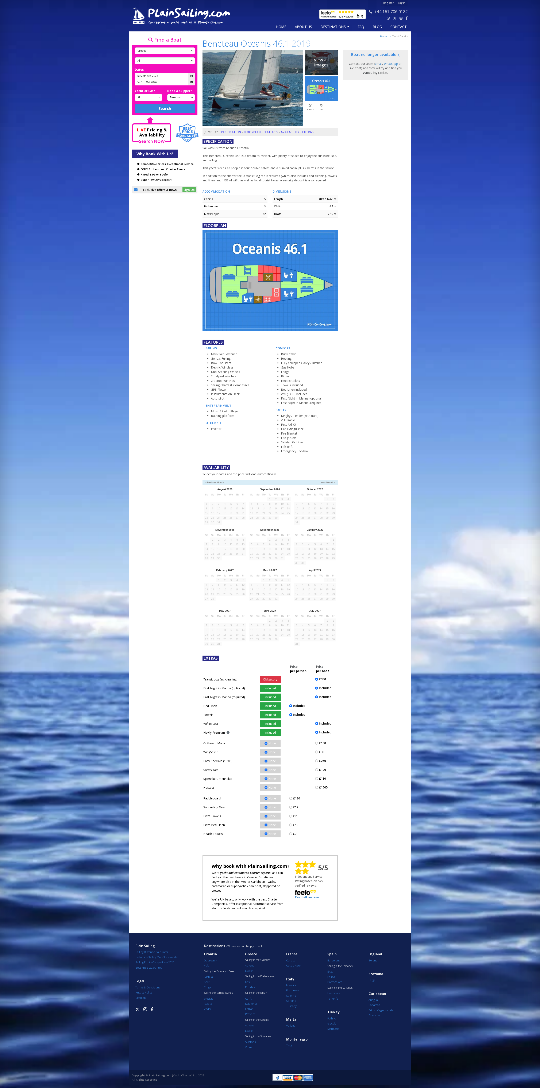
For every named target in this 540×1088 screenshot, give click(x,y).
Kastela (208, 977)
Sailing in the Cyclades (257, 959)
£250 (322, 761)
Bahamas (374, 1005)
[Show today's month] (266, 482)
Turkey (333, 1012)
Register (388, 3)
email (378, 64)
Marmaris (333, 1029)
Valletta (291, 1025)
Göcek (331, 1023)
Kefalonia (251, 1004)
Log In (401, 3)
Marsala (291, 985)
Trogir (207, 987)
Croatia (210, 954)
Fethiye (331, 1018)
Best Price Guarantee (148, 967)
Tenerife (332, 998)
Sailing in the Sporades (258, 1036)
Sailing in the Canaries (339, 987)
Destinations (214, 946)
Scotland (376, 974)
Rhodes (250, 987)
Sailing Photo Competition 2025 (154, 962)
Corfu (248, 998)
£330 (322, 679)
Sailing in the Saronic (257, 1019)
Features (270, 132)
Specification (230, 132)
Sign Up (189, 190)
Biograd (208, 998)
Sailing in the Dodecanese (259, 976)
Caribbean (377, 994)
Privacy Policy (143, 992)
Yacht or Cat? (145, 91)
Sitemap (140, 998)
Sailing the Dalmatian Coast (219, 971)
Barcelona (333, 960)
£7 (295, 816)
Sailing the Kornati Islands (218, 992)
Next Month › (328, 482)
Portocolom (334, 982)
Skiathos (250, 1042)
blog (377, 26)
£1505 (323, 787)
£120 (296, 798)
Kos (247, 982)
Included (270, 688)
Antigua (373, 1000)
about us (303, 26)
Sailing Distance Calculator (151, 952)
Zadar (207, 1009)
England (375, 954)
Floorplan (252, 132)
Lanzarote (333, 993)
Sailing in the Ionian (256, 992)
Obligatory (270, 679)
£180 (322, 778)
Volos (248, 1047)
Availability (290, 132)
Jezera (208, 1004)
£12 (295, 807)
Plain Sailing (145, 946)
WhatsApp (391, 64)
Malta (291, 1020)
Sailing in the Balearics (339, 966)
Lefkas (249, 1009)
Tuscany (291, 1006)
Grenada (374, 1015)
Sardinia (291, 1001)
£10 (295, 825)
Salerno (291, 996)
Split (206, 982)
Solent (373, 960)
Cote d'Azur (293, 965)
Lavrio (249, 970)
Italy (290, 979)
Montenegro (297, 1039)
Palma (331, 977)
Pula (206, 965)
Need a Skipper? (179, 91)
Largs (372, 980)
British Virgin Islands (381, 1010)
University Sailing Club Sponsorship (157, 957)
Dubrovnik (210, 960)
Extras (307, 132)
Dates (139, 69)
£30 (321, 752)
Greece (251, 954)
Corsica (291, 960)
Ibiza (330, 971)
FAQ (361, 26)
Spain (332, 954)
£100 (322, 743)
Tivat (289, 1045)
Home (281, 26)
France (291, 954)
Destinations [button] (334, 26)
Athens (249, 965)
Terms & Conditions (147, 987)
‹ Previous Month (214, 482)
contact (398, 26)
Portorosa (292, 990)
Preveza (250, 1014)
